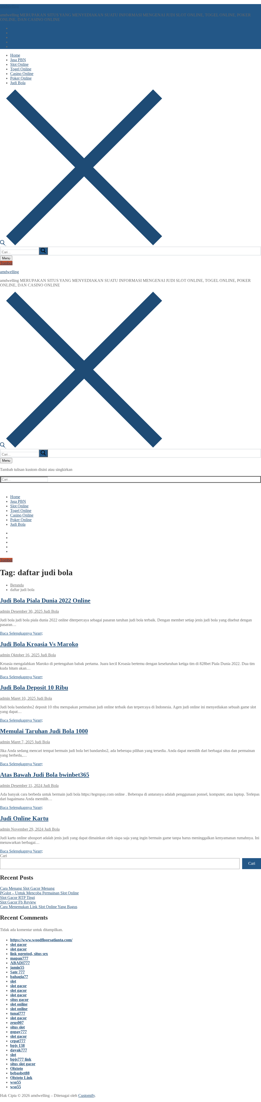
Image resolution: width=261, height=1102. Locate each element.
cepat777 (17, 1041)
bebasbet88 (20, 1073)
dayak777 (18, 1050)
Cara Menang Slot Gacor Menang (27, 888)
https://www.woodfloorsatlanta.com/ (41, 940)
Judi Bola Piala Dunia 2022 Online (45, 600)
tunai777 (17, 1013)
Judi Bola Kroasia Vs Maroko (39, 644)
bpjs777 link (20, 1059)
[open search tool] (81, 244)
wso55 (15, 1082)
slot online (19, 1004)
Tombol (6, 263)
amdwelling (9, 6)
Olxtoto (16, 1068)
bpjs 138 (17, 1045)
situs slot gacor (22, 1064)
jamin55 (17, 967)
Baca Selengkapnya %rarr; (21, 633)
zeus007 (17, 1022)
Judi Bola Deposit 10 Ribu (34, 687)
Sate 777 (17, 972)
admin (5, 611)
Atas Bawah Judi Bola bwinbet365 (44, 774)
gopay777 (18, 1032)
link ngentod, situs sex (29, 953)
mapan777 (19, 958)
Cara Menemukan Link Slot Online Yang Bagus (38, 907)
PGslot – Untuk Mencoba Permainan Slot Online (39, 893)
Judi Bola (51, 611)
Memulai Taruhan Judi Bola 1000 (44, 731)
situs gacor (19, 999)
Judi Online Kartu (24, 818)
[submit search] (43, 251)
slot (13, 981)
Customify (86, 1095)
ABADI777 (20, 963)
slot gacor (18, 944)
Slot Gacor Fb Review (18, 902)
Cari (3, 856)
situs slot (17, 1027)
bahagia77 (19, 976)
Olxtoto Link (21, 1077)
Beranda (17, 585)
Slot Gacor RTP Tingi (17, 897)
